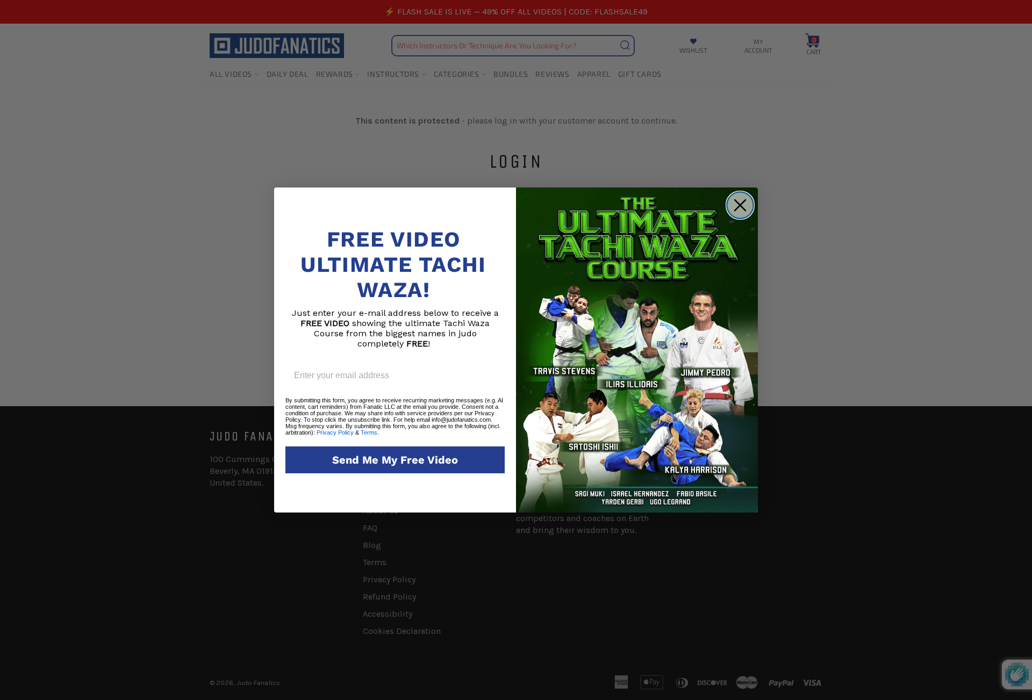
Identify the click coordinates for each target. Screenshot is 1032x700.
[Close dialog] (740, 205)
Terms (369, 432)
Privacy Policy (335, 432)
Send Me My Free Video (395, 459)
